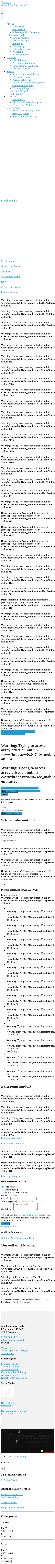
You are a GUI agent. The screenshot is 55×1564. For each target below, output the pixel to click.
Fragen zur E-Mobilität (23, 105)
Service (10, 71)
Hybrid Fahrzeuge (21, 49)
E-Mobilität (12, 96)
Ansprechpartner (20, 113)
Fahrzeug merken (9, 791)
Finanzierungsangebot (29, 791)
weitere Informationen (16, 1192)
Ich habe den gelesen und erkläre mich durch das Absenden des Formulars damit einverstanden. (26, 1218)
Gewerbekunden (15, 94)
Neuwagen (17, 43)
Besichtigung (11, 1189)
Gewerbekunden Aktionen (25, 66)
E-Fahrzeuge (18, 46)
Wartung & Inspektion (23, 88)
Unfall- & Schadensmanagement (28, 82)
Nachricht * (7, 1209)
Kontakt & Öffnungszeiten (14, 1378)
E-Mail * (5, 1198)
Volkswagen (18, 26)
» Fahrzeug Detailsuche (13, 734)
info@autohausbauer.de (13, 1340)
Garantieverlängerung (23, 85)
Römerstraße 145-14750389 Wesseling (12, 1496)
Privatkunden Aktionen (24, 63)
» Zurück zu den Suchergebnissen (18, 731)
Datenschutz (7, 1403)
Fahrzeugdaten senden (11, 813)
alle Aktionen (19, 60)
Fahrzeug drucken (29, 788)
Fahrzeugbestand (15, 35)
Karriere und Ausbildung (24, 116)
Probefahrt (17, 52)
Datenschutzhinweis (28, 1215)
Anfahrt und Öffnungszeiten (26, 110)
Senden (5, 1223)
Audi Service (18, 29)
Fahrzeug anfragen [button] (10, 1176)
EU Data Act (7, 1413)
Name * (5, 1195)
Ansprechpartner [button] (9, 1226)
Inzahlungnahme (20, 54)
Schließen (6, 1561)
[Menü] (2, 10)
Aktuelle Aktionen (10, 1366)
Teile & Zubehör (20, 91)
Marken (11, 24)
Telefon (8, 1201)
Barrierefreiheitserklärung (14, 1411)
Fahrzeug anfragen (10, 788)
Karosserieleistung (21, 80)
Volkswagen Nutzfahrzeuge (26, 32)
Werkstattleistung (21, 77)
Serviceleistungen (10, 1369)
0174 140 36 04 (9, 1480)
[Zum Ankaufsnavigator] (18, 1238)
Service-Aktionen (21, 68)
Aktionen (11, 57)
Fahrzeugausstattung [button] (11, 1138)
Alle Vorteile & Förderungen (26, 102)
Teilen (4, 794)
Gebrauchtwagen (20, 40)
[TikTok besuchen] (8, 133)
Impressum (6, 1405)
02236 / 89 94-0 (9, 1337)
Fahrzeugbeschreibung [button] (12, 1143)
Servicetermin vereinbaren (25, 74)
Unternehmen (13, 108)
